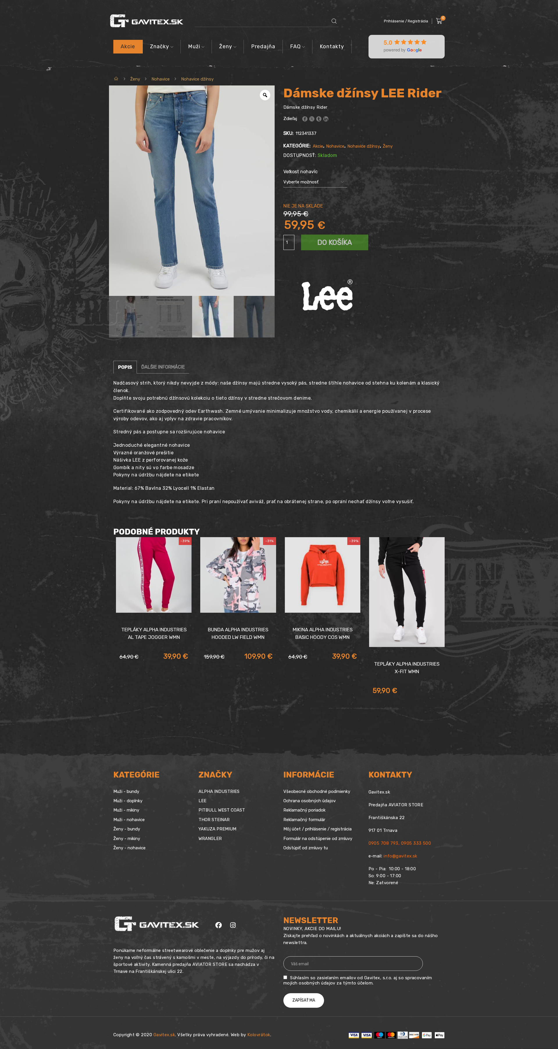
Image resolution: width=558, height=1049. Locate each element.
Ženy (225, 46)
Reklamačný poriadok (304, 810)
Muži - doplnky (127, 800)
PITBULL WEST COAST (221, 810)
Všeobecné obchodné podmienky (316, 791)
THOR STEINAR (214, 819)
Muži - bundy (126, 791)
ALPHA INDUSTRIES (218, 791)
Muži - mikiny (126, 810)
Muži (194, 46)
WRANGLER (210, 838)
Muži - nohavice (129, 819)
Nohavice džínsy (197, 79)
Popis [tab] (125, 367)
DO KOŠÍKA (334, 242)
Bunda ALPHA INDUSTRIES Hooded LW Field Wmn (238, 633)
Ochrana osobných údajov (309, 800)
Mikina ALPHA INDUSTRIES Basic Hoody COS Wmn (323, 633)
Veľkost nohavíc (300, 171)
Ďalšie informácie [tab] (163, 367)
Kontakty (332, 46)
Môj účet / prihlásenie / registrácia (317, 829)
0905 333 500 (416, 843)
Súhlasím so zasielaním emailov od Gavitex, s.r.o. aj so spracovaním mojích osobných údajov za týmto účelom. (357, 980)
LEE (202, 800)
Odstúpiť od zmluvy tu (305, 847)
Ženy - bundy (126, 829)
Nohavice (160, 79)
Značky (159, 46)
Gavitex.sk (164, 1034)
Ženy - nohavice (129, 847)
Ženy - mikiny (126, 838)
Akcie (128, 46)
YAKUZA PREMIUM (217, 829)
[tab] (125, 367)
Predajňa (263, 46)
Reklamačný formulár (304, 819)
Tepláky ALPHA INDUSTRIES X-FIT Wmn (406, 667)
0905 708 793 (383, 843)
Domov (116, 79)
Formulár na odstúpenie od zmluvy (317, 838)
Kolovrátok (258, 1034)
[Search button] (334, 21)
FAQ (295, 46)
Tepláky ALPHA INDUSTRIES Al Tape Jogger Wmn (154, 633)
